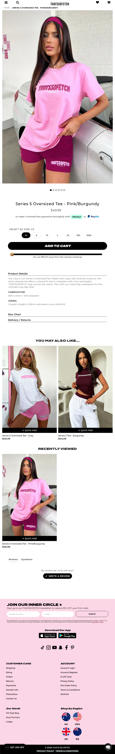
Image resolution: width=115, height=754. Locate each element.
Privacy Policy (67, 681)
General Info (12, 690)
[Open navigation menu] (6, 2)
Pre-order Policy (68, 685)
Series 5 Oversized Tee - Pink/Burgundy (35, 8)
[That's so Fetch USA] (77, 716)
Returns (10, 681)
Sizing (9, 672)
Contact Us (11, 698)
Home (7, 8)
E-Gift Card (65, 677)
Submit (92, 614)
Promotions (12, 694)
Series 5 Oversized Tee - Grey (17, 435)
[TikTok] (43, 648)
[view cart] (109, 2)
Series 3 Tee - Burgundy (71, 435)
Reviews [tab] (13, 560)
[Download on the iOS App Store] (48, 637)
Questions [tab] (26, 560)
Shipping (10, 668)
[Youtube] (55, 648)
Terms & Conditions (70, 690)
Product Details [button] (18, 273)
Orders (9, 677)
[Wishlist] (97, 2)
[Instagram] (49, 648)
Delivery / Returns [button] (19, 320)
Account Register (69, 672)
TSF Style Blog (12, 713)
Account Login (67, 668)
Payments (11, 685)
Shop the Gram (13, 717)
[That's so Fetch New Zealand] (77, 731)
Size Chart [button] (14, 314)
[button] (26, 235)
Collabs (9, 722)
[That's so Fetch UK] (66, 731)
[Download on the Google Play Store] (67, 637)
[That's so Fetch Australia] (66, 716)
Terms (101, 622)
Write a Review (60, 577)
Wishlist (64, 694)
